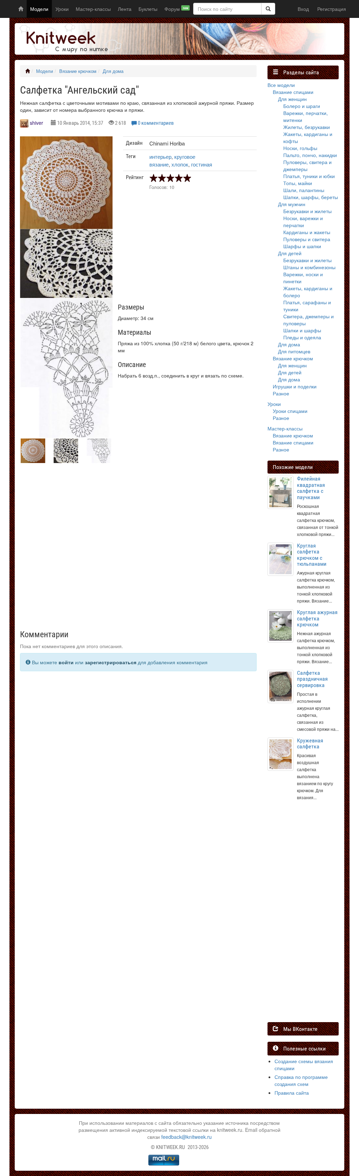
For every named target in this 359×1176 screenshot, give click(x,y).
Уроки (62, 8)
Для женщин (292, 98)
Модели (39, 8)
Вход (303, 8)
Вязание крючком (77, 71)
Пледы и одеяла (302, 337)
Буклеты (147, 8)
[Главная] (27, 71)
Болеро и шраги (301, 105)
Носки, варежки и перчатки (303, 222)
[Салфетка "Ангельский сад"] (66, 182)
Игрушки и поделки (295, 386)
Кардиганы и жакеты (306, 232)
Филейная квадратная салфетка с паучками (311, 488)
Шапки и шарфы (302, 330)
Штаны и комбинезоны (309, 267)
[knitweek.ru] (69, 39)
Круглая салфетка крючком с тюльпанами (311, 554)
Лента (124, 8)
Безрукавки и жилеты (307, 211)
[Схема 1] (66, 368)
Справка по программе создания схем (301, 1080)
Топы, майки (297, 182)
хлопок (179, 164)
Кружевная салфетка (310, 743)
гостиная (201, 164)
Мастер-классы (93, 8)
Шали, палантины (303, 189)
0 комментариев (156, 123)
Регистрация (331, 8)
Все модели (281, 84)
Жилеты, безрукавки (306, 126)
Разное (281, 393)
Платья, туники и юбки (309, 175)
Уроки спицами (290, 410)
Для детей (290, 253)
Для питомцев (294, 351)
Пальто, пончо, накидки (310, 154)
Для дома (113, 71)
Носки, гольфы (300, 147)
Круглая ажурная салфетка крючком (317, 618)
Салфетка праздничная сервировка (312, 678)
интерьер (160, 156)
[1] (268, 9)
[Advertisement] (190, 249)
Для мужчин (291, 204)
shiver (36, 122)
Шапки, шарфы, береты (310, 196)
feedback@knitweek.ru (186, 1136)
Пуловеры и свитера (306, 239)
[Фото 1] (66, 263)
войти (66, 662)
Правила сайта (292, 1092)
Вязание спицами (293, 91)
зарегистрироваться (110, 662)
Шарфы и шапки (302, 246)
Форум (176, 8)
